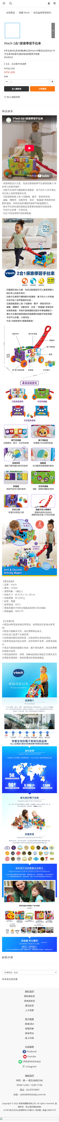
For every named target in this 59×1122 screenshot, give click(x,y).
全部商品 (10, 12)
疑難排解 (29, 1028)
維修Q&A (29, 1023)
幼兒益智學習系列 (42, 12)
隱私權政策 (29, 996)
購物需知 (29, 1033)
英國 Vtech (24, 12)
